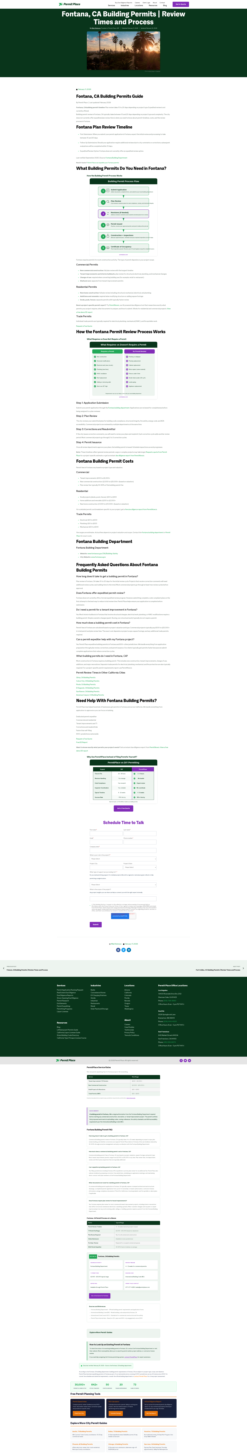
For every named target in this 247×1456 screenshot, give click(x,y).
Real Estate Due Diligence (66, 993)
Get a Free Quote (123, 808)
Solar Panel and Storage (99, 1009)
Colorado (127, 995)
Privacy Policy (129, 1033)
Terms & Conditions (131, 1035)
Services (111, 6)
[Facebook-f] (181, 1060)
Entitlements (62, 1003)
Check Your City (79, 1413)
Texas (126, 1006)
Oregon (127, 1003)
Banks (93, 990)
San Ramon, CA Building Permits (87, 692)
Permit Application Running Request (70, 990)
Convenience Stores (98, 993)
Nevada (127, 1001)
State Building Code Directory (68, 1035)
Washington (128, 1009)
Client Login (146, 3)
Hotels (93, 998)
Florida (126, 998)
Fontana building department (119, 408)
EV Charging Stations (98, 995)
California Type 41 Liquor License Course (71, 1038)
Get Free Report (151, 1413)
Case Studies (129, 1027)
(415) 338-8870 (169, 1042)
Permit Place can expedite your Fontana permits (103, 163)
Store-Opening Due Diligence (67, 998)
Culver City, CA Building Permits (87, 681)
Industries (125, 6)
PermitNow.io (114, 305)
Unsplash (158, 71)
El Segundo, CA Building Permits (87, 688)
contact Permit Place (140, 1376)
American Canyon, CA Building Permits (90, 695)
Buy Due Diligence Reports (123, 3)
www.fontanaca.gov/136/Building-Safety (103, 554)
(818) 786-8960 (169, 1001)
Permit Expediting (63, 1006)
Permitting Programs (64, 1009)
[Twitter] (185, 1060)
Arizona (127, 990)
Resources (153, 6)
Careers (137, 3)
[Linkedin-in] (189, 1060)
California (128, 993)
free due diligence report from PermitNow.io (141, 509)
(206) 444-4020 (170, 1022)
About (155, 3)
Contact (162, 3)
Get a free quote (131, 1098)
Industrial (94, 1001)
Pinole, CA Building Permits (86, 685)
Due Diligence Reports (65, 995)
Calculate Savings (116, 1413)
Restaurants (95, 1003)
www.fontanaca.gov (98, 557)
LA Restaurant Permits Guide (67, 1030)
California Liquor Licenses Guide (68, 1033)
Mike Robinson (96, 28)
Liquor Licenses (62, 1012)
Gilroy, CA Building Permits (85, 678)
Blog (165, 6)
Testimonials (129, 1030)
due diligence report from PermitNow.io (130, 456)
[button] (118, 950)
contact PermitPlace (130, 1357)
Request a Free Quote (84, 326)
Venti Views (151, 71)
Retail (93, 1006)
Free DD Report (82, 742)
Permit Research (63, 1001)
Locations (139, 6)
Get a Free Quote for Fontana (99, 1296)
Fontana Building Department (116, 158)
